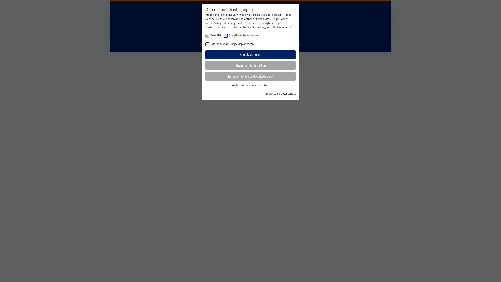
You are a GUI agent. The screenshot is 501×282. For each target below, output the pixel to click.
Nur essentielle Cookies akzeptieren (250, 76)
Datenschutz (288, 93)
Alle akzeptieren (250, 54)
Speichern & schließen (250, 65)
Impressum (272, 93)
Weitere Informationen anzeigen (250, 85)
